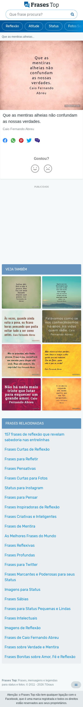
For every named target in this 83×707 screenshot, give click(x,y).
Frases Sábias (16, 599)
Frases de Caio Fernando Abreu (32, 637)
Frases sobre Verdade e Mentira (32, 647)
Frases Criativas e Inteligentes (30, 516)
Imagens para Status (22, 589)
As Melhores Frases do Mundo (30, 536)
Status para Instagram (24, 488)
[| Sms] (37, 140)
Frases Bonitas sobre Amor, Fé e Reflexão (40, 657)
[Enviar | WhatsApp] (13, 140)
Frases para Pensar (21, 497)
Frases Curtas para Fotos (26, 478)
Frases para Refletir (21, 459)
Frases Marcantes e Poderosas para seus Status (40, 577)
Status (54, 26)
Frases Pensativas (20, 468)
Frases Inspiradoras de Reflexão (32, 507)
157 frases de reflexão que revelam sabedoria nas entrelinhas (34, 437)
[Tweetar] (29, 140)
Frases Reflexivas (20, 545)
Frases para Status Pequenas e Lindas (38, 609)
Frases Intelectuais (21, 618)
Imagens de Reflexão (23, 628)
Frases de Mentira (20, 526)
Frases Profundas (20, 555)
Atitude (34, 26)
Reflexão (12, 26)
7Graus (49, 684)
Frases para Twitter (21, 564)
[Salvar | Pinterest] (21, 140)
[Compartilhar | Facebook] (5, 140)
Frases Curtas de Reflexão (27, 449)
